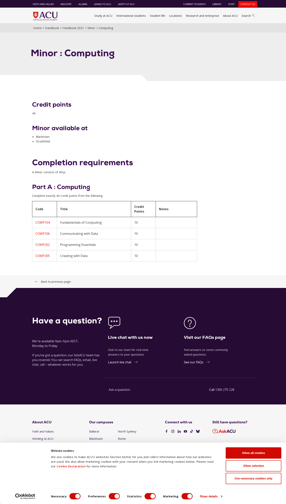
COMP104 (42, 222)
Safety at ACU (126, 4)
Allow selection (253, 465)
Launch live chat (119, 362)
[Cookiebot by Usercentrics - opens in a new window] (25, 496)
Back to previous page (56, 281)
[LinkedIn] (179, 431)
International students (131, 16)
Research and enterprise (202, 16)
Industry (66, 4)
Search (246, 16)
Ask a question (119, 389)
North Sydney (127, 431)
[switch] (114, 496)
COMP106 (42, 233)
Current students (194, 4)
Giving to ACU (102, 4)
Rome (122, 438)
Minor (91, 28)
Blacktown (96, 438)
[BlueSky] (198, 431)
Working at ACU (42, 438)
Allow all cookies (253, 453)
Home (37, 28)
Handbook (52, 28)
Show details (209, 496)
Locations (175, 16)
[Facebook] (166, 431)
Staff (231, 4)
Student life (157, 16)
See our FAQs (193, 362)
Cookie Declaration (71, 466)
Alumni (82, 4)
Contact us (247, 4)
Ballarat (94, 431)
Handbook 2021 (73, 28)
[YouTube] (185, 431)
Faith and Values (43, 4)
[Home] (45, 15)
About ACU (230, 16)
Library (216, 4)
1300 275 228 (224, 389)
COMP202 (42, 245)
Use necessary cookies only (253, 478)
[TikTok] (191, 431)
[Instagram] (172, 431)
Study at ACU (103, 16)
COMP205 (42, 256)
